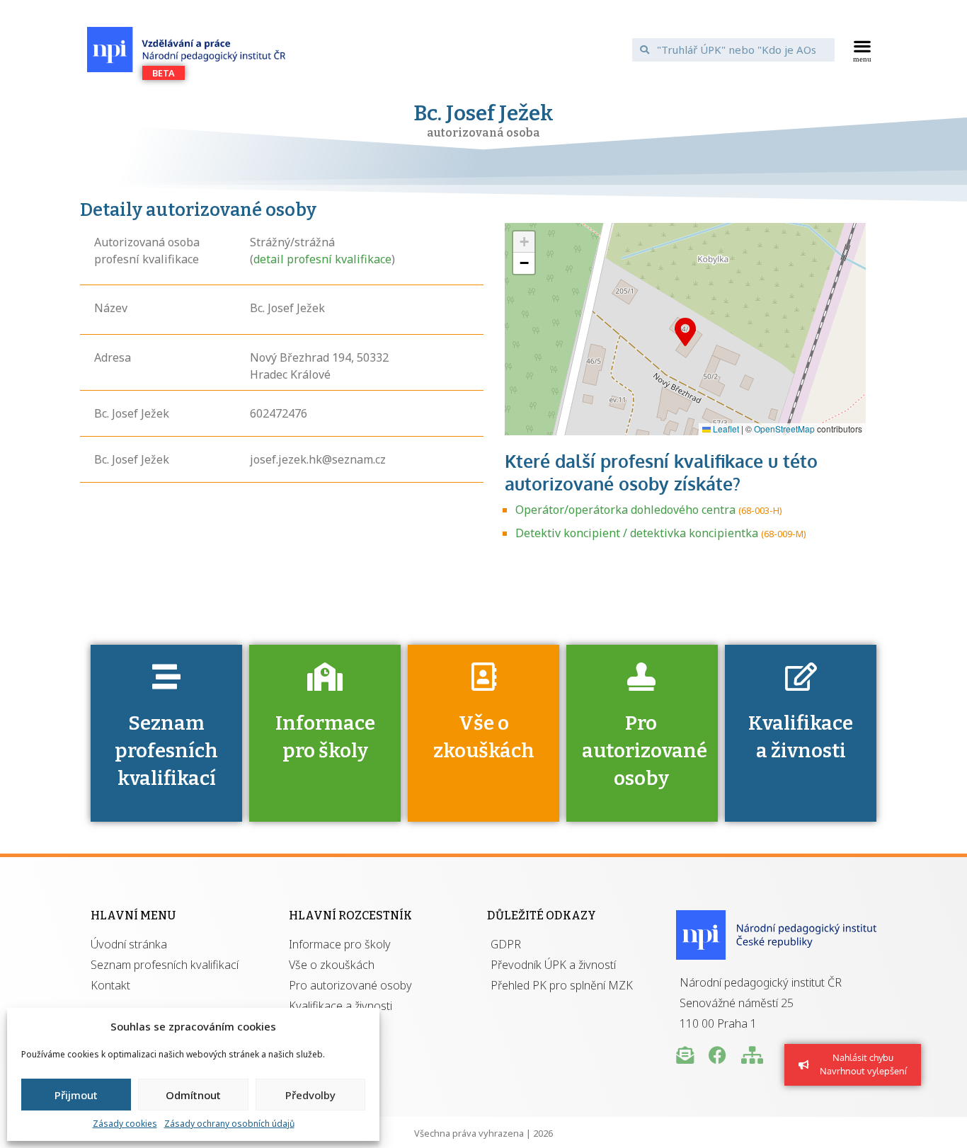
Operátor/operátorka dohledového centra (625, 509)
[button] (862, 49)
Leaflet (725, 429)
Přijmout (76, 1095)
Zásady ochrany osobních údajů (229, 1124)
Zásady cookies (125, 1124)
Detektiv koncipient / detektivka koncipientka (636, 533)
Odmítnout (193, 1095)
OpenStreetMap (784, 429)
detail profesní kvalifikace (322, 259)
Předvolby (310, 1095)
